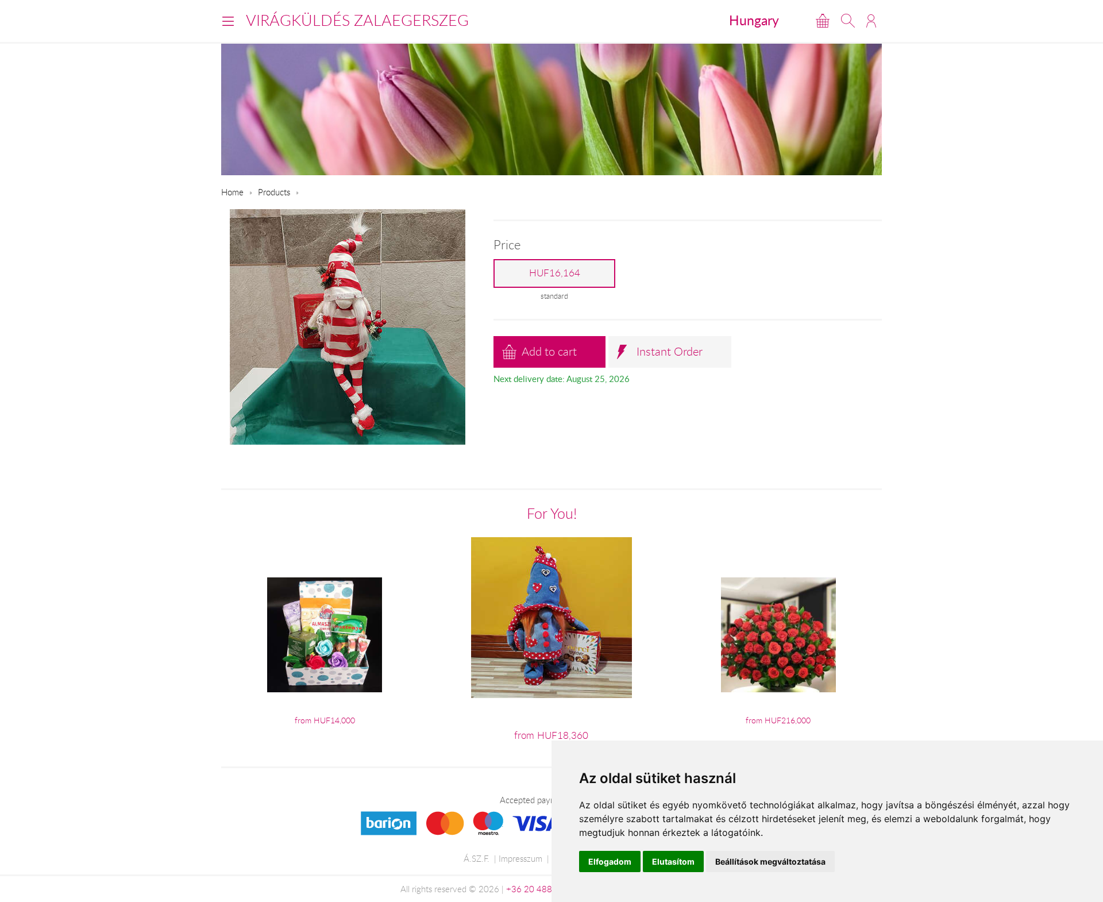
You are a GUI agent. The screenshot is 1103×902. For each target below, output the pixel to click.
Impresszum (520, 858)
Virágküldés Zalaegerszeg (357, 20)
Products (274, 192)
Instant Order (670, 351)
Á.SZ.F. (476, 858)
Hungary (754, 20)
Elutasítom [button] (673, 861)
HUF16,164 (554, 273)
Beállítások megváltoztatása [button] (770, 861)
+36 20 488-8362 (541, 889)
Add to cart (549, 351)
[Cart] (823, 21)
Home (232, 192)
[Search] (848, 21)
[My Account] (871, 21)
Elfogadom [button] (609, 861)
